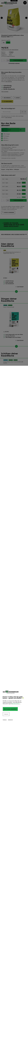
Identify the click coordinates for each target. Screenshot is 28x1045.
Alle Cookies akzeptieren (10, 709)
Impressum (5, 719)
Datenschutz (10, 719)
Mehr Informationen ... (16, 703)
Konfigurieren (6, 714)
